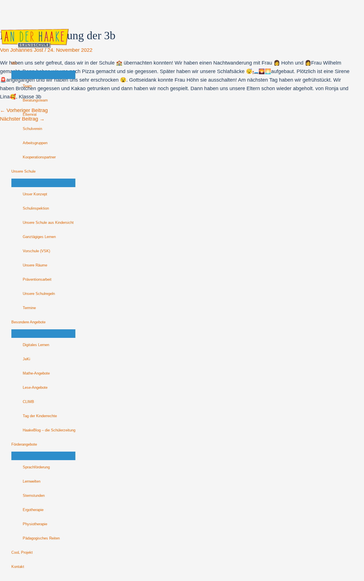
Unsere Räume (35, 265)
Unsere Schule (23, 171)
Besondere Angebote (28, 322)
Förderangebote (24, 444)
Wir (14, 63)
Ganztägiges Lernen (39, 237)
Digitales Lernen (36, 345)
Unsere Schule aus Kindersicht (48, 223)
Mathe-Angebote (36, 373)
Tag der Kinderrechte (40, 416)
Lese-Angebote (35, 388)
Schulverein (32, 129)
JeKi (26, 359)
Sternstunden (34, 496)
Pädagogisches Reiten (41, 538)
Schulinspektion (36, 208)
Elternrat (30, 115)
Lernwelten (31, 481)
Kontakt (17, 567)
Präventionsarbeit (37, 280)
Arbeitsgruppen (35, 143)
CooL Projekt (22, 553)
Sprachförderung (36, 467)
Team (27, 86)
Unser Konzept (35, 194)
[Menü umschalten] (43, 75)
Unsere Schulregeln (39, 294)
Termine (29, 308)
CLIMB (28, 402)
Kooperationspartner (39, 157)
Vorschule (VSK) (36, 251)
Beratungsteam (35, 100)
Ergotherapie (33, 510)
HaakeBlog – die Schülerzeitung (49, 430)
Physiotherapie (35, 524)
